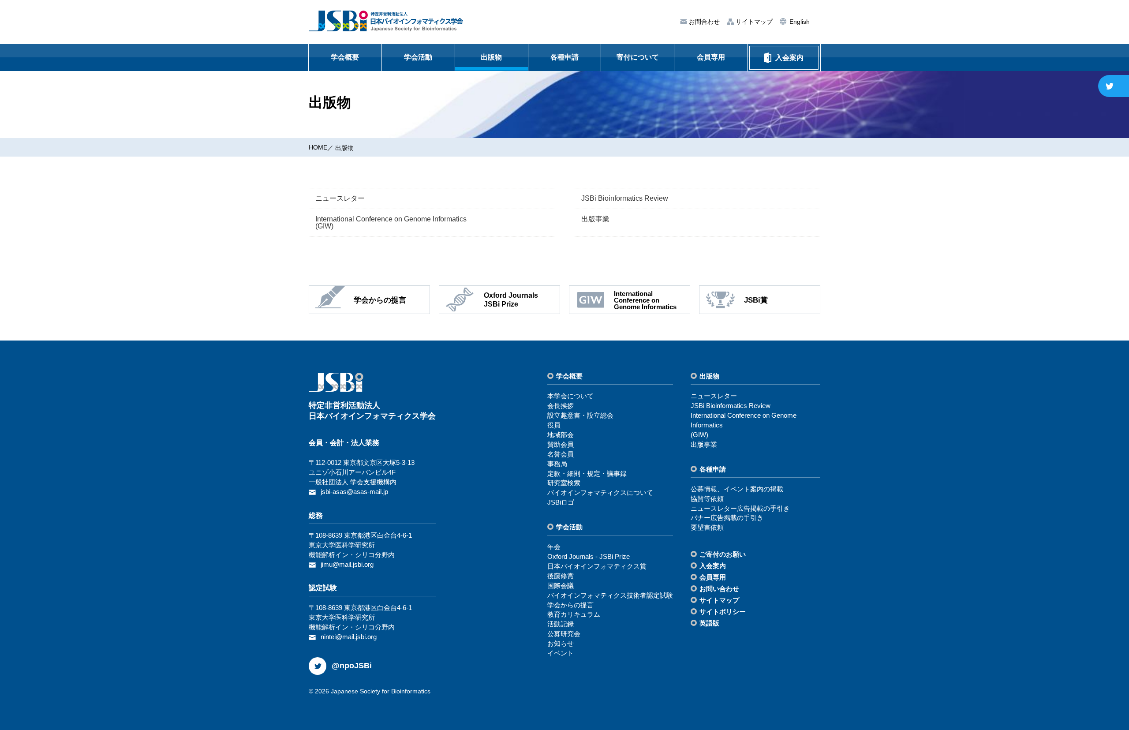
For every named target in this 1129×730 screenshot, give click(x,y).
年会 (554, 546)
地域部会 (560, 434)
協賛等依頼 (707, 498)
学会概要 (345, 57)
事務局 (557, 464)
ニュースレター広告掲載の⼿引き (740, 508)
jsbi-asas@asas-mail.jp (354, 491)
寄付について (638, 57)
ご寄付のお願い (722, 554)
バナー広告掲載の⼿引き (727, 517)
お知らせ (560, 643)
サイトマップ (753, 22)
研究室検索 (563, 483)
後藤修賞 (560, 576)
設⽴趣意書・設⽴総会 (580, 415)
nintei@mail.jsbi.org (349, 636)
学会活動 (418, 57)
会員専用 (711, 57)
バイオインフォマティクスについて (600, 492)
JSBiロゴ (560, 502)
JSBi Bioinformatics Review (624, 198)
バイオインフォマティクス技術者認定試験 (610, 595)
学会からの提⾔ (570, 605)
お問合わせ (703, 22)
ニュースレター (340, 198)
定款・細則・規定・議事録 (587, 473)
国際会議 (560, 585)
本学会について (570, 396)
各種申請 (564, 57)
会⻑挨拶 (560, 405)
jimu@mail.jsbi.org (347, 564)
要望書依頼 (707, 527)
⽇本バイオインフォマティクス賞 (597, 566)
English (799, 21)
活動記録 (560, 624)
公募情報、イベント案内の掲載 (737, 489)
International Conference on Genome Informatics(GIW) (391, 222)
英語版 (709, 623)
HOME (318, 147)
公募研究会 (563, 633)
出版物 (491, 57)
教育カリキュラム (573, 614)
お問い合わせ (719, 588)
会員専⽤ (712, 577)
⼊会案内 (712, 565)
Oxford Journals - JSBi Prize (588, 556)
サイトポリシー (722, 611)
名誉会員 (560, 454)
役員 (554, 425)
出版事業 (595, 219)
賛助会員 (560, 444)
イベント (560, 653)
